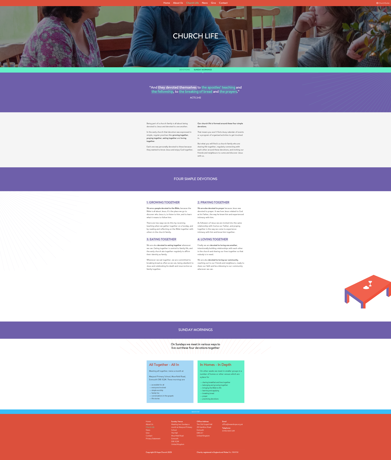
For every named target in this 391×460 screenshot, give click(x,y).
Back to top (195, 412)
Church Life (192, 3)
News (205, 3)
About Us (178, 3)
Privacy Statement (153, 439)
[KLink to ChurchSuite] (382, 3)
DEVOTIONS (184, 70)
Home (166, 3)
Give (213, 3)
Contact (223, 3)
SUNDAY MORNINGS (203, 70)
